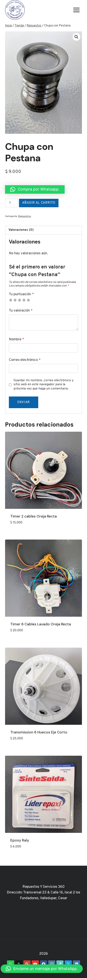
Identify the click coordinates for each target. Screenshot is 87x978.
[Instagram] (51, 964)
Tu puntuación (21, 294)
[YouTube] (35, 964)
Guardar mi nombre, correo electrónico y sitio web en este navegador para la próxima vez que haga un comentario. (43, 384)
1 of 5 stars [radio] (10, 300)
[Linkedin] (76, 964)
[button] (76, 37)
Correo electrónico (25, 360)
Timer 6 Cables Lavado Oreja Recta (40, 624)
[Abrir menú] (76, 10)
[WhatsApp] (10, 964)
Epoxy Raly (19, 840)
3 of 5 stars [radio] (19, 300)
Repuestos (24, 216)
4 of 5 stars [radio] (24, 300)
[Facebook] (43, 964)
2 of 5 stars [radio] (15, 300)
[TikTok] (60, 964)
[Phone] (18, 964)
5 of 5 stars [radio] (28, 300)
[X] (68, 964)
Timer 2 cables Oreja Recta (33, 516)
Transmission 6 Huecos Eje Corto (38, 732)
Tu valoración (21, 310)
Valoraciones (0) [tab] (21, 230)
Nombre (16, 339)
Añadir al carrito (38, 203)
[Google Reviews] (27, 964)
